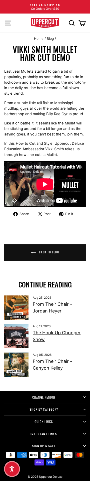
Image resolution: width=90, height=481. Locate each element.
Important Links (43, 434)
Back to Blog (48, 252)
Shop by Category (44, 409)
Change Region (43, 397)
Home (39, 39)
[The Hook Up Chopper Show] (16, 336)
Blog (50, 39)
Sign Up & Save (44, 446)
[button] (12, 469)
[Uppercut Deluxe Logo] (45, 23)
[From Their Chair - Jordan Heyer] (16, 307)
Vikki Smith (54, 149)
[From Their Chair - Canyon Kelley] (16, 365)
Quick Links (43, 421)
